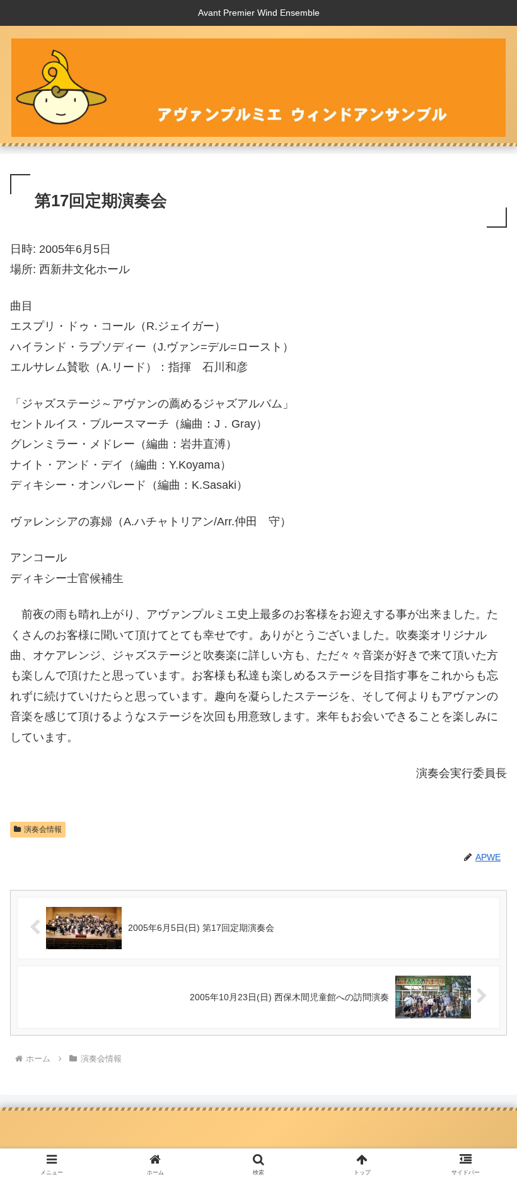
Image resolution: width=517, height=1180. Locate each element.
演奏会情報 (43, 829)
